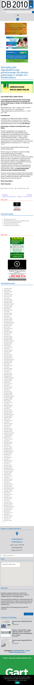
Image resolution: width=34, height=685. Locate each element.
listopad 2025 (8, 302)
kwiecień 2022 (8, 368)
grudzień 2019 (8, 411)
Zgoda (17, 682)
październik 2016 (9, 470)
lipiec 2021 (7, 382)
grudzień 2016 (8, 467)
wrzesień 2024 (8, 324)
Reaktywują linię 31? (10, 219)
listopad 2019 (8, 413)
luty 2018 (6, 445)
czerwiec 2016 (8, 476)
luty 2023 (6, 353)
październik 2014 (9, 506)
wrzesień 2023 (8, 342)
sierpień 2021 (8, 381)
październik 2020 (9, 396)
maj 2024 (6, 330)
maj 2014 (6, 514)
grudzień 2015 (8, 485)
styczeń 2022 (8, 373)
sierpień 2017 (8, 454)
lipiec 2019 (7, 419)
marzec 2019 (7, 425)
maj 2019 (6, 422)
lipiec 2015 (7, 493)
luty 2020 (6, 408)
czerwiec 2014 (8, 513)
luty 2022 (6, 371)
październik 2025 (9, 304)
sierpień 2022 (8, 362)
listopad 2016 (8, 468)
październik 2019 (9, 414)
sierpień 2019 (8, 417)
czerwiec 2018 (8, 439)
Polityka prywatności (8, 555)
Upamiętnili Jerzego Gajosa (12, 225)
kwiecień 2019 (8, 424)
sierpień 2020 (8, 399)
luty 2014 (6, 519)
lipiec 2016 (7, 474)
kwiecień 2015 (8, 497)
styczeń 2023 (8, 355)
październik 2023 (9, 341)
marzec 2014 (7, 517)
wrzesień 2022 (8, 361)
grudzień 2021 (8, 375)
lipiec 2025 (7, 308)
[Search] (33, 12)
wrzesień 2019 (8, 416)
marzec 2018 (7, 444)
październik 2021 (9, 378)
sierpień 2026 (8, 289)
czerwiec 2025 (8, 310)
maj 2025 (6, 312)
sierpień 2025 (8, 307)
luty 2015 (6, 500)
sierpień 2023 (8, 344)
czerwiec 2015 (8, 494)
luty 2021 (6, 390)
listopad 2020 (8, 394)
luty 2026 (6, 298)
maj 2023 (6, 348)
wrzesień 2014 (8, 508)
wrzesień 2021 (8, 379)
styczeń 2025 (8, 318)
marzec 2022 (7, 370)
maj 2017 (6, 459)
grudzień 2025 (8, 301)
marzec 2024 (7, 333)
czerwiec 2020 (8, 402)
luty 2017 (6, 464)
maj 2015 (6, 496)
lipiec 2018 (7, 437)
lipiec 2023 (7, 345)
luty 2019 (6, 427)
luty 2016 (6, 482)
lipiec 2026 (7, 290)
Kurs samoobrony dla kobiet (12, 222)
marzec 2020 (7, 407)
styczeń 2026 (8, 299)
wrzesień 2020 (8, 398)
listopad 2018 (8, 431)
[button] (17, 15)
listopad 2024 (8, 321)
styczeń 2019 (8, 428)
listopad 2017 (8, 450)
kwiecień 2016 (8, 479)
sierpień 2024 (8, 325)
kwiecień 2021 (8, 387)
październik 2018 (9, 433)
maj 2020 (6, 404)
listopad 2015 (8, 487)
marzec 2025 (7, 315)
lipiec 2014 (7, 511)
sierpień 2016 (8, 473)
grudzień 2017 (8, 448)
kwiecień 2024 (8, 332)
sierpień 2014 (8, 510)
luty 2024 (6, 335)
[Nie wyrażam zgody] (32, 680)
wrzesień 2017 (8, 453)
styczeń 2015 (8, 502)
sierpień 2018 (8, 436)
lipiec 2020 (7, 401)
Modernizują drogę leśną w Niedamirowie (16, 221)
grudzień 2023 (8, 338)
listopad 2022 (8, 358)
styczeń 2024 (8, 336)
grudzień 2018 (8, 430)
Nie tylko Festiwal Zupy (11, 224)
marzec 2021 (7, 388)
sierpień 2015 (8, 491)
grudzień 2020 (8, 393)
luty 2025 (6, 316)
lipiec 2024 (7, 327)
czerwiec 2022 (8, 365)
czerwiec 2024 (8, 328)
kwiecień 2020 (8, 405)
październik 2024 (9, 322)
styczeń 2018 (8, 447)
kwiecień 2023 (8, 350)
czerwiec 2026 (8, 292)
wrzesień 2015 (8, 490)
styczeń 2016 (8, 483)
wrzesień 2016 (8, 471)
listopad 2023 (8, 339)
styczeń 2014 (8, 520)
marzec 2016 (7, 480)
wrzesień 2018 (8, 434)
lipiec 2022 (7, 364)
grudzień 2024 (8, 319)
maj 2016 (6, 477)
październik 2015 (9, 488)
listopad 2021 (8, 376)
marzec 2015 (7, 499)
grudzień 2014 (8, 503)
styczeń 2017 (8, 465)
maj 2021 (6, 385)
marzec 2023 (7, 351)
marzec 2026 (7, 296)
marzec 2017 (7, 462)
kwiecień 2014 (8, 516)
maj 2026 (6, 293)
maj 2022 (6, 367)
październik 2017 (9, 451)
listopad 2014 (8, 505)
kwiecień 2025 (8, 313)
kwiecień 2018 (8, 442)
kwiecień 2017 (8, 460)
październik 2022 (9, 359)
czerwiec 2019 (8, 421)
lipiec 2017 (7, 456)
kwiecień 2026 (8, 295)
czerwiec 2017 (8, 457)
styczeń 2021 (8, 391)
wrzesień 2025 (8, 305)
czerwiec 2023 (8, 347)
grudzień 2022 (8, 356)
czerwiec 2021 (8, 384)
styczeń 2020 (8, 410)
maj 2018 (6, 441)
